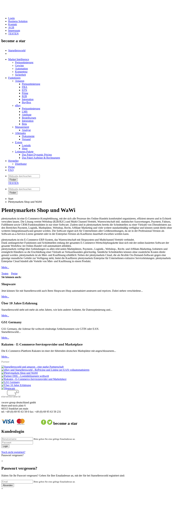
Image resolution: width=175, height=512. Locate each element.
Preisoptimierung (24, 62)
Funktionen (14, 77)
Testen (4, 273)
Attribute (26, 114)
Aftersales (20, 133)
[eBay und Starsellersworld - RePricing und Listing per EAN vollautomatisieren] (45, 369)
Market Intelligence (18, 59)
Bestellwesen (29, 117)
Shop (25, 148)
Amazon (19, 80)
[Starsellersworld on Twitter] (49, 423)
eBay (18, 105)
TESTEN (13, 33)
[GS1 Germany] (10, 382)
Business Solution (18, 21)
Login (11, 18)
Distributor (21, 163)
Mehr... (5, 267)
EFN (24, 90)
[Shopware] (8, 388)
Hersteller (13, 160)
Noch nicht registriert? (13, 452)
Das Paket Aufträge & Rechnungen (41, 157)
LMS (25, 111)
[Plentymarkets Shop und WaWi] (19, 372)
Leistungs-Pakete (24, 151)
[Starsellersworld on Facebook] (43, 423)
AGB (11, 27)
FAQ (11, 170)
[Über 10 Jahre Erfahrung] (16, 385)
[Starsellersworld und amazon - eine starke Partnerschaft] (32, 366)
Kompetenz (21, 71)
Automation (21, 68)
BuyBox (26, 102)
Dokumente (28, 136)
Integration (27, 99)
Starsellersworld (16, 50)
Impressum (14, 30)
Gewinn (19, 65)
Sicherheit (20, 74)
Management (22, 127)
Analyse (26, 130)
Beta (24, 123)
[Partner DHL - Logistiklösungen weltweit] (25, 376)
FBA (24, 87)
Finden (13, 179)
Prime (25, 93)
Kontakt (12, 24)
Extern (18, 142)
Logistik (26, 145)
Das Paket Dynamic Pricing (37, 154)
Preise (11, 166)
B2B (24, 96)
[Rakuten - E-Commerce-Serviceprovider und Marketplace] (33, 379)
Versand (26, 139)
